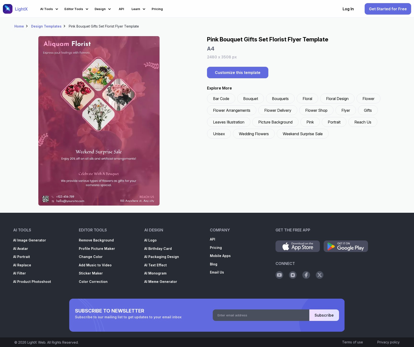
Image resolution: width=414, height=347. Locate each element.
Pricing (216, 248)
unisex (219, 133)
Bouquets (280, 98)
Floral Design (337, 98)
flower (368, 98)
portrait (334, 122)
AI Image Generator (29, 240)
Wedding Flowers (254, 133)
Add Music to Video (95, 265)
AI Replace (22, 265)
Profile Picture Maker (97, 248)
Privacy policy (388, 342)
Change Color (91, 257)
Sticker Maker (91, 273)
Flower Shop (316, 110)
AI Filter (19, 273)
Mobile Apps (220, 256)
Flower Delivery (277, 110)
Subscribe (324, 315)
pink (310, 122)
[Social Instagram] (293, 275)
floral (307, 98)
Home (19, 26)
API (212, 239)
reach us (362, 122)
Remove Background (96, 240)
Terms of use (352, 342)
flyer (345, 110)
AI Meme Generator (160, 282)
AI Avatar (20, 248)
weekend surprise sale (303, 133)
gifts (368, 110)
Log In (348, 8)
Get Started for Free (388, 8)
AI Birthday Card (158, 248)
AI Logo (150, 240)
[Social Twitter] (319, 275)
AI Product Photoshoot (32, 282)
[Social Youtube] (279, 275)
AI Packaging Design (161, 257)
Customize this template (237, 72)
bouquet (250, 98)
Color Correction (93, 282)
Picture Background (275, 122)
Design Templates (46, 26)
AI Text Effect (155, 265)
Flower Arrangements (231, 110)
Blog (213, 264)
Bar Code (221, 98)
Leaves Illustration (228, 122)
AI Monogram (155, 273)
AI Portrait (21, 257)
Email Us (217, 272)
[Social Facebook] (306, 275)
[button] (50, 8)
